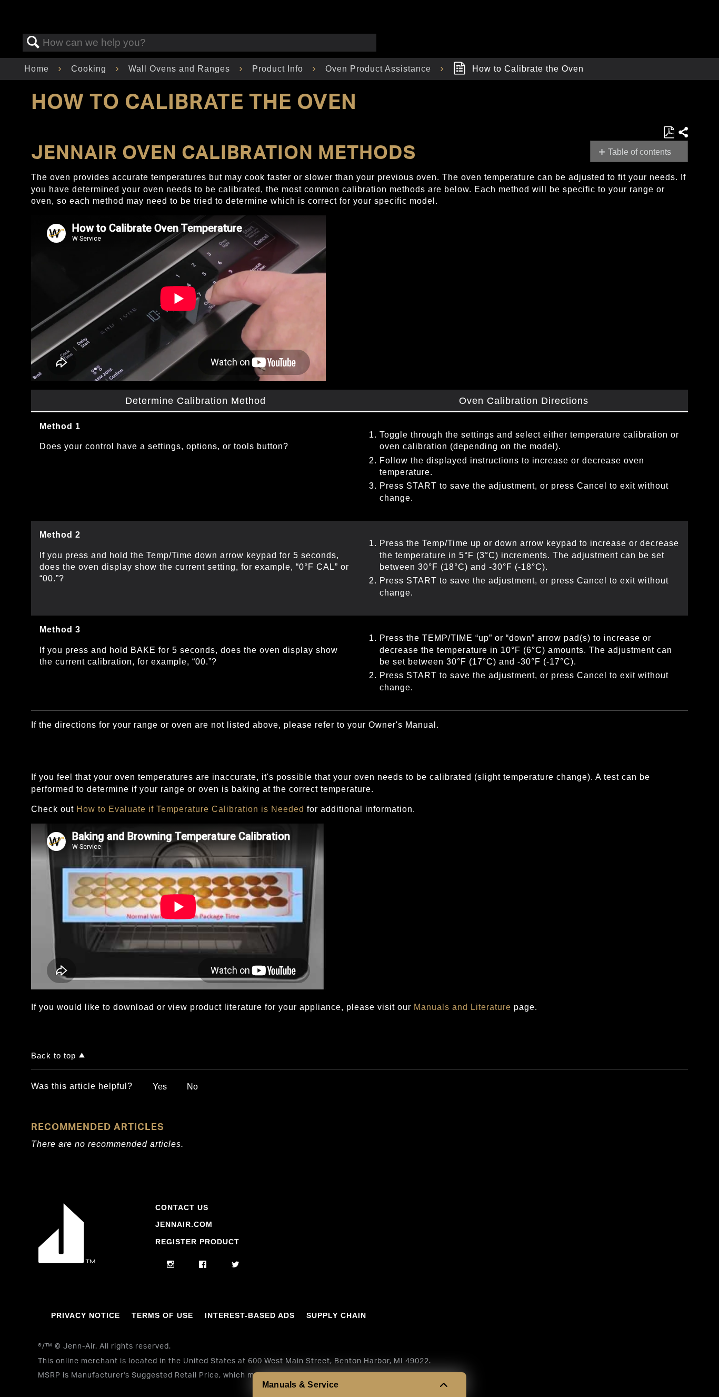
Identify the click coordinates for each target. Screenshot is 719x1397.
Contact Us (181, 1207)
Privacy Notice (85, 1315)
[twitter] (235, 1265)
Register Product (197, 1241)
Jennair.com (184, 1224)
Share (682, 132)
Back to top (53, 1055)
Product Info (279, 68)
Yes (160, 1086)
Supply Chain (336, 1315)
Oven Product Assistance (379, 68)
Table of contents (639, 151)
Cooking (90, 68)
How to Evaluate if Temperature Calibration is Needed (191, 809)
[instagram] (170, 1265)
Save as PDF (668, 132)
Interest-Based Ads (250, 1315)
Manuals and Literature (462, 1007)
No (192, 1086)
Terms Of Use (162, 1315)
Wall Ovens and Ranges (180, 68)
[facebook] (202, 1265)
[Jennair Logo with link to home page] (67, 1260)
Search (33, 43)
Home (38, 68)
